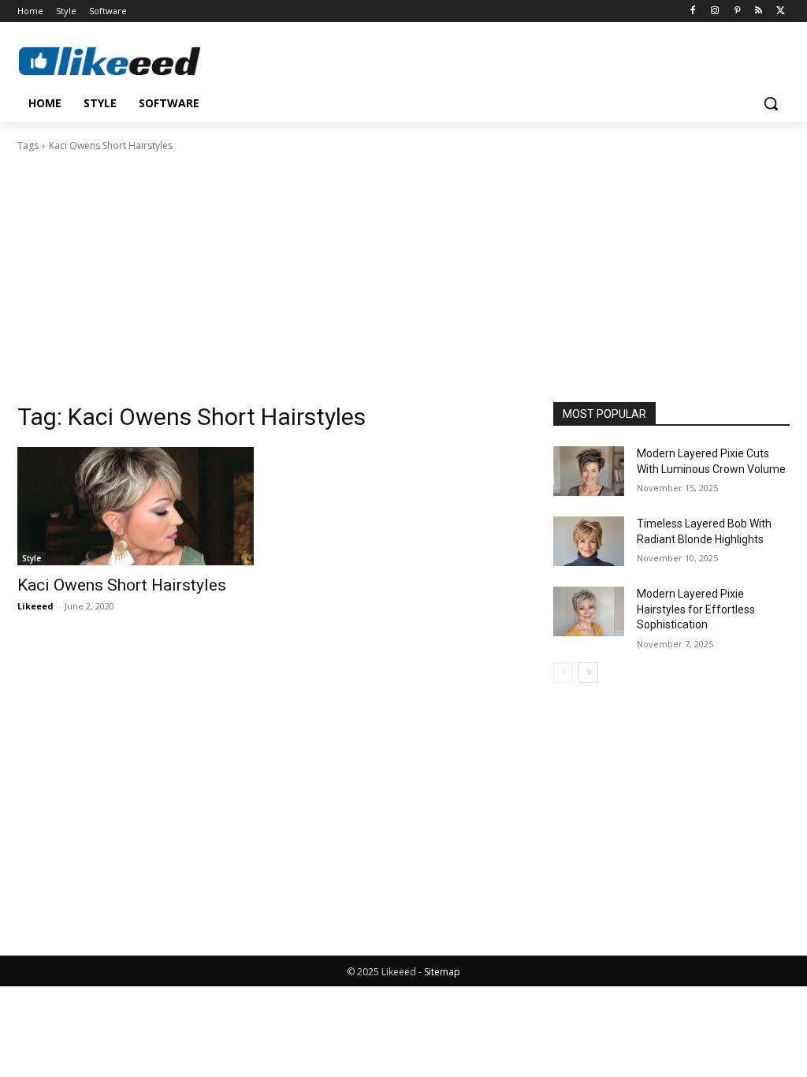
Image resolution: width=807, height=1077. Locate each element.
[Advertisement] (403, 272)
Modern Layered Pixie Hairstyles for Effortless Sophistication (696, 609)
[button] (771, 103)
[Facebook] (693, 11)
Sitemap (442, 971)
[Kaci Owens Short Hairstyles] (135, 506)
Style (31, 558)
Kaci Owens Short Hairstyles (121, 585)
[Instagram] (715, 11)
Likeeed (35, 606)
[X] (781, 11)
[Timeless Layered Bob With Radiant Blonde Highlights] (588, 541)
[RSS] (758, 11)
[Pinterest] (737, 11)
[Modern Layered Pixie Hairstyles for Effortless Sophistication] (588, 611)
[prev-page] (563, 672)
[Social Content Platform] (110, 60)
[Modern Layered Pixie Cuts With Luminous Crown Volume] (588, 471)
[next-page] (588, 672)
